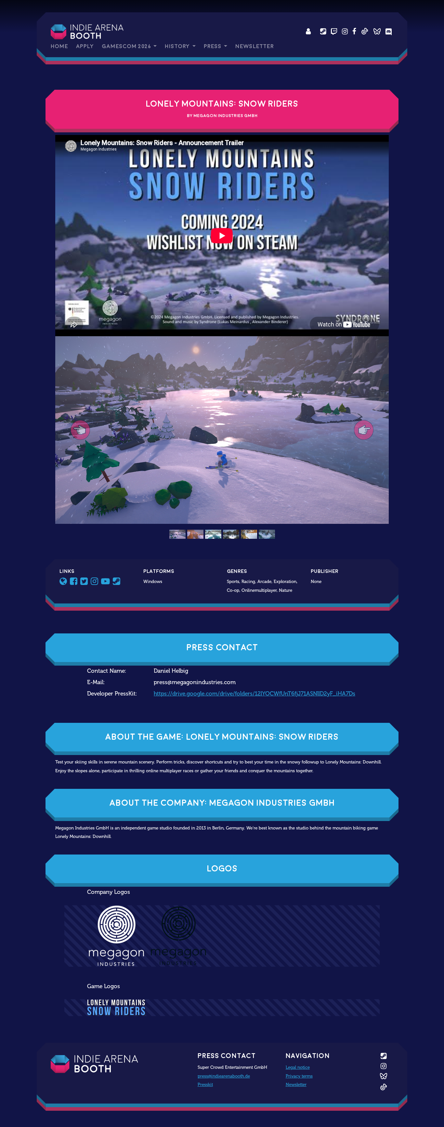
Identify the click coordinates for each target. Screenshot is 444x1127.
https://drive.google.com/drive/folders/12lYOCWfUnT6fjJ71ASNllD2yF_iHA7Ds (254, 693)
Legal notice (298, 1067)
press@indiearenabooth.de (224, 1076)
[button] (80, 430)
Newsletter (254, 46)
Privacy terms (299, 1076)
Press (213, 46)
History (178, 46)
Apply (85, 46)
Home (59, 46)
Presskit (205, 1084)
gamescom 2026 (127, 46)
